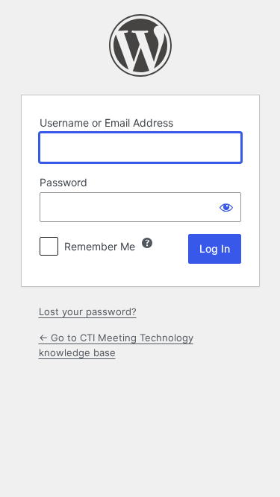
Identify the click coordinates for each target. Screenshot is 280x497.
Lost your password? (88, 311)
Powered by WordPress (140, 45)
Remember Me (99, 246)
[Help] (147, 243)
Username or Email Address (106, 122)
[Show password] (226, 207)
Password (63, 182)
